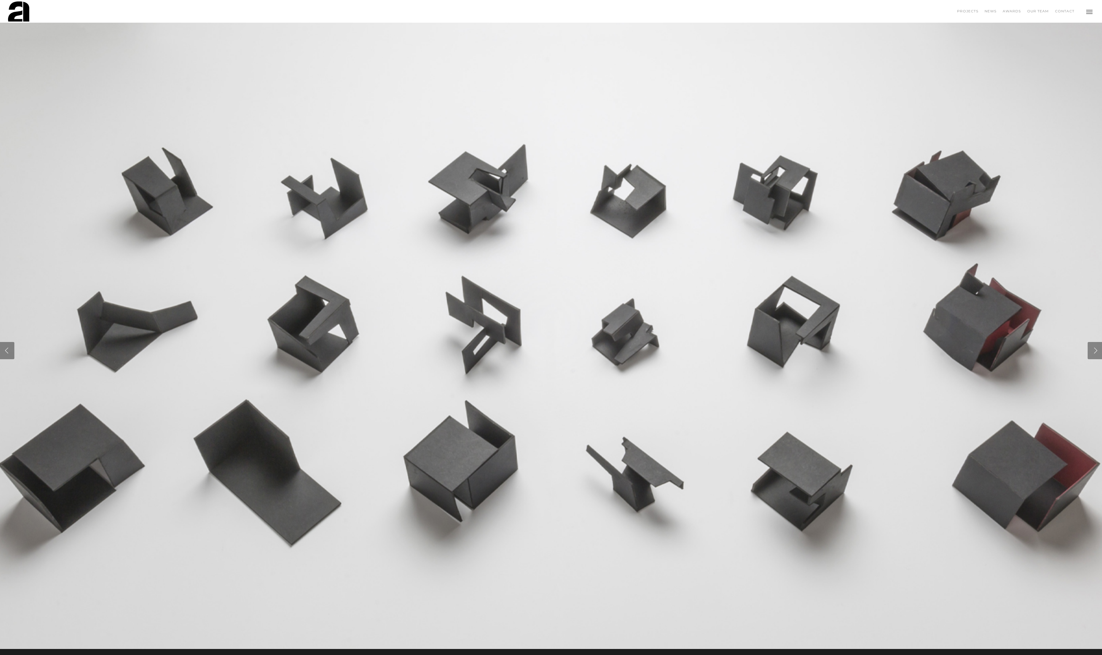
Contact (1064, 11)
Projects (967, 11)
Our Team (1038, 11)
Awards (1012, 11)
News (990, 11)
